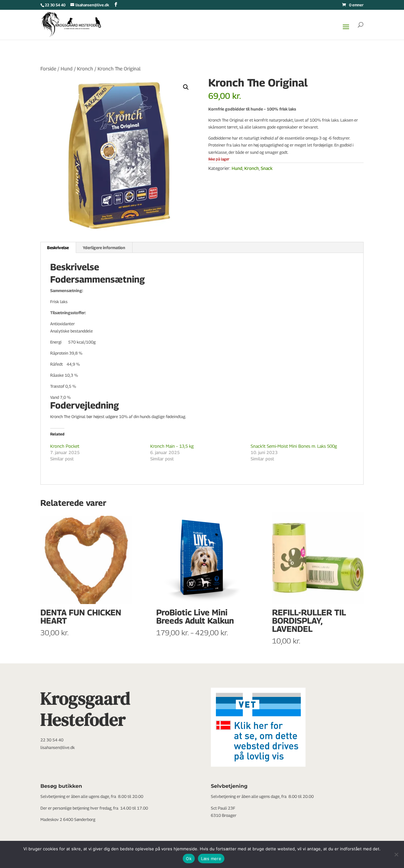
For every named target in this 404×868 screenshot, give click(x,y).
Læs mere (211, 858)
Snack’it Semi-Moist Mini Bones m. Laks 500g (294, 446)
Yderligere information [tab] (104, 247)
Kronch (85, 69)
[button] (186, 87)
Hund (67, 69)
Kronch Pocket (64, 446)
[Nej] (396, 854)
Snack (266, 168)
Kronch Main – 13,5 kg (172, 446)
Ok (189, 858)
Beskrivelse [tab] (58, 247)
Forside (48, 69)
